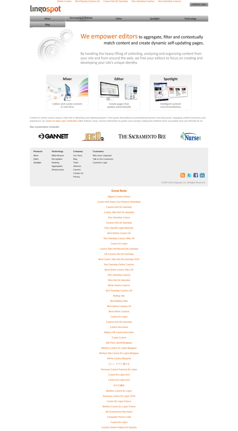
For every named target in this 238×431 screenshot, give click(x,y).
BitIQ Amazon (58, 155)
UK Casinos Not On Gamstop (119, 254)
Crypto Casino (119, 337)
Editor (36, 159)
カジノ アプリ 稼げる (119, 364)
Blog (75, 159)
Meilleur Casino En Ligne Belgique (119, 348)
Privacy (76, 177)
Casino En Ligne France (119, 401)
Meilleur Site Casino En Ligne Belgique (119, 353)
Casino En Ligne (119, 243)
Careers (77, 170)
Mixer (35, 155)
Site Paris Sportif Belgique (119, 343)
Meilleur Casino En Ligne (119, 391)
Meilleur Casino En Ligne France (119, 406)
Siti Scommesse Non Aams (119, 411)
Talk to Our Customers (103, 159)
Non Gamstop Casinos (119, 275)
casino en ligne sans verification (61, 121)
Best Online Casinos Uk (119, 306)
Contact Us (78, 173)
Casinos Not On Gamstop (119, 207)
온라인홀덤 (119, 385)
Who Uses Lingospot (102, 155)
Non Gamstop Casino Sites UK (119, 238)
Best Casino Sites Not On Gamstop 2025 (119, 259)
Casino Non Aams (119, 327)
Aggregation (57, 166)
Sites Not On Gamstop (119, 280)
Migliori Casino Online (119, 196)
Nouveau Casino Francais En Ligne (119, 369)
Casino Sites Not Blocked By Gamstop (119, 249)
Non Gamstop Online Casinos (119, 264)
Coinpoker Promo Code (119, 417)
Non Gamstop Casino (119, 217)
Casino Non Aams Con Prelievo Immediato (119, 202)
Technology (57, 151)
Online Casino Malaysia (119, 358)
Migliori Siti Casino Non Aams (119, 332)
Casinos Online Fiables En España (119, 427)
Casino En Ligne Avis (119, 374)
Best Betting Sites (119, 301)
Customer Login (100, 162)
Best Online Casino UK (119, 233)
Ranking (55, 162)
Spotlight (37, 162)
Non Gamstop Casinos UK (119, 290)
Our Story (77, 155)
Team (75, 162)
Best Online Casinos (119, 311)
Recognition (57, 159)
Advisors (77, 166)
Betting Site (119, 296)
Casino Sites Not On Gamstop (119, 212)
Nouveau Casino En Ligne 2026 (119, 396)
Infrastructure (58, 170)
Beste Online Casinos (119, 285)
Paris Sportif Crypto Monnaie (119, 228)
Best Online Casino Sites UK (119, 269)
